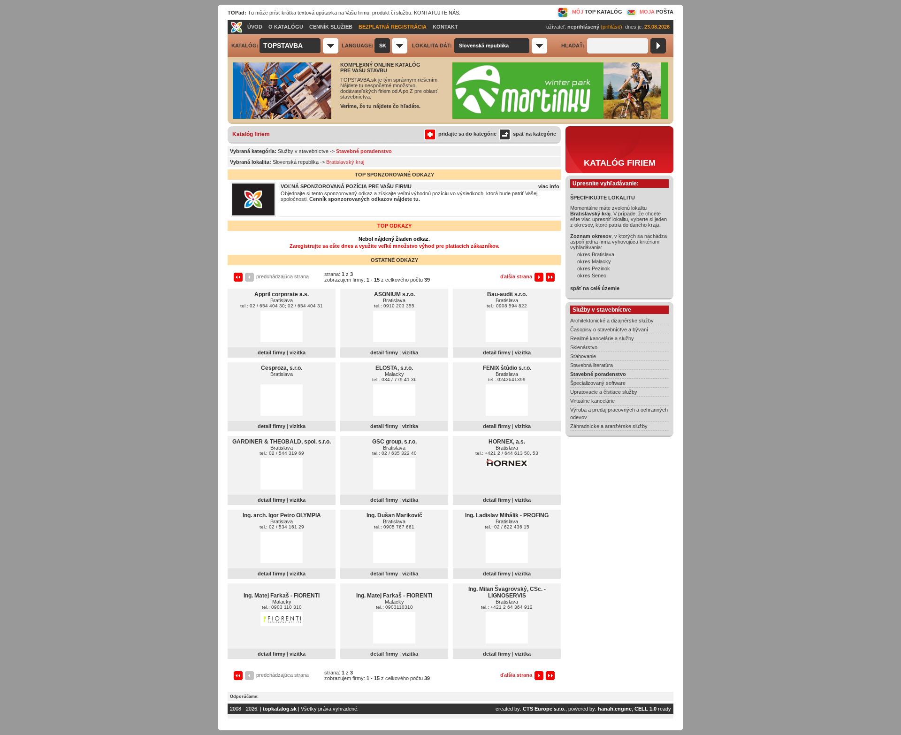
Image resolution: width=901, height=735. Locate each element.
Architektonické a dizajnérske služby (612, 320)
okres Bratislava (595, 254)
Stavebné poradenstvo (598, 374)
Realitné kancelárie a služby (602, 338)
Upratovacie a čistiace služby (603, 392)
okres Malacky (594, 261)
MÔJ (597, 12)
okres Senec (591, 275)
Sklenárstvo (583, 347)
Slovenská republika (296, 162)
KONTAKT (445, 27)
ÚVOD (254, 27)
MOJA (656, 12)
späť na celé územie (594, 288)
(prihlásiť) (611, 27)
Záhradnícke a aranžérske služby (609, 426)
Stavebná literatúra (591, 365)
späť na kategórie (534, 134)
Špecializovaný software (598, 383)
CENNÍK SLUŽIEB (330, 27)
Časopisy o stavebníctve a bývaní (609, 329)
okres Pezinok (593, 268)
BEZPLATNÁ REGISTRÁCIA (393, 27)
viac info (548, 186)
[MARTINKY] (560, 117)
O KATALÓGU (285, 27)
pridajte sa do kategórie (467, 134)
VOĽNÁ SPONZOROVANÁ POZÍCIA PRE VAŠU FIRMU (346, 186)
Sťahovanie (583, 356)
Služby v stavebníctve (303, 151)
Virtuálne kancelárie (592, 401)
